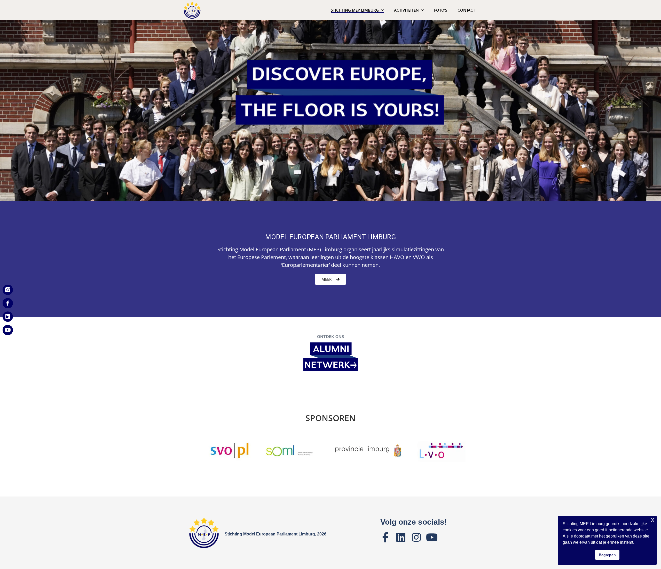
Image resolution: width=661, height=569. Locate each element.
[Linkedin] (8, 316)
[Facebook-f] (8, 303)
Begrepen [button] (607, 555)
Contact (466, 10)
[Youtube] (8, 330)
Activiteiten (406, 10)
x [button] (652, 519)
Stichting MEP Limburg (355, 10)
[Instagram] (416, 537)
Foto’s (440, 10)
